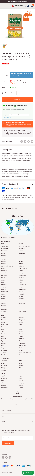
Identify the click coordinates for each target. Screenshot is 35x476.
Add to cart (17, 99)
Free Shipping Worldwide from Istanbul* (17, 1)
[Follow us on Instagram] (10, 457)
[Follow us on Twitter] (6, 457)
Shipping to (5, 114)
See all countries (7, 117)
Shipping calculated (15, 83)
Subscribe (7, 443)
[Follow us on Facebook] (3, 457)
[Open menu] (3, 5)
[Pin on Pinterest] (25, 141)
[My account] (28, 6)
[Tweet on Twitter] (28, 141)
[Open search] (25, 6)
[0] (32, 6)
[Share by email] (32, 141)
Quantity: (4, 93)
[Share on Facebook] (21, 141)
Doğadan (5, 67)
